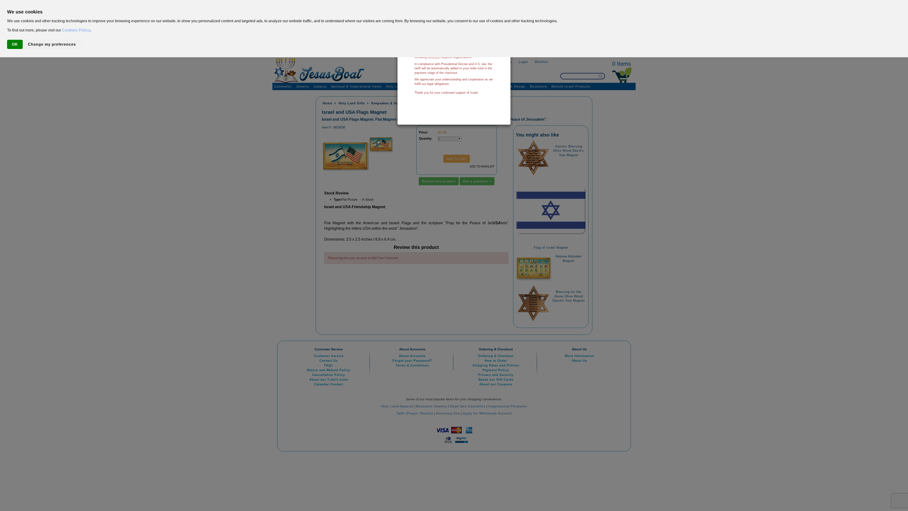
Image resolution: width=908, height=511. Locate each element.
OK (15, 44)
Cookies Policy (76, 30)
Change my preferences (52, 44)
